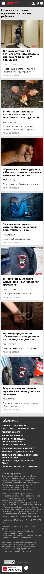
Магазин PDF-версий (12, 435)
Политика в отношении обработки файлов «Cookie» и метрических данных (21, 536)
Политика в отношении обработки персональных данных (17, 532)
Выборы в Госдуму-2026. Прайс (18, 451)
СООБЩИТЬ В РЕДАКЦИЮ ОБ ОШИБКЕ (20, 466)
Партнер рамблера (23, 562)
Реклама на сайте (26, 429)
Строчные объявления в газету (18, 448)
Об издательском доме (14, 425)
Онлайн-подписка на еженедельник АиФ (13, 440)
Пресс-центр (8, 429)
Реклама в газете (11, 432)
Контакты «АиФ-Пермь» (14, 445)
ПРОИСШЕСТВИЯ (11, 75)
